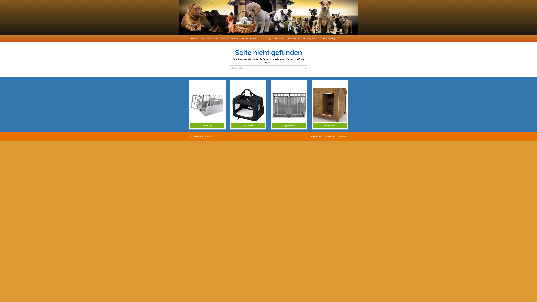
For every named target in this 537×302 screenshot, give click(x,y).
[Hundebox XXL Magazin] (268, 17)
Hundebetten (249, 38)
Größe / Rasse (310, 38)
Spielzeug (265, 38)
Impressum (342, 136)
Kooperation (316, 136)
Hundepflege (329, 38)
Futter (278, 38)
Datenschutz (329, 136)
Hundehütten (229, 38)
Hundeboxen (209, 38)
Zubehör (292, 38)
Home (194, 38)
